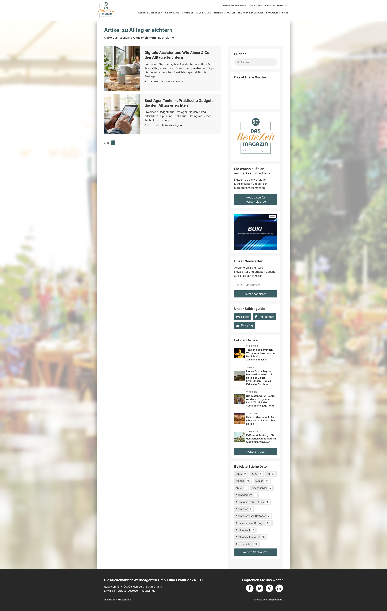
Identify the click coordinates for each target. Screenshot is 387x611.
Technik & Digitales (250, 12)
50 (270, 473)
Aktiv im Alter (246, 544)
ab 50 (241, 487)
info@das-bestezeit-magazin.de (134, 590)
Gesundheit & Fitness (179, 12)
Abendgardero (246, 494)
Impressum (109, 599)
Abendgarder (261, 487)
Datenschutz (124, 599)
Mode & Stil (203, 12)
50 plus (243, 480)
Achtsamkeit (245, 530)
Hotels (245, 316)
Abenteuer (244, 508)
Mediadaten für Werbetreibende (255, 199)
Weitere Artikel (255, 451)
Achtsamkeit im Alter (250, 536)
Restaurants (266, 316)
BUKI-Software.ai (274, 599)
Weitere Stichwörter (255, 552)
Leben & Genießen (150, 12)
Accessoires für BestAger (253, 523)
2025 (241, 473)
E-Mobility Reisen (277, 12)
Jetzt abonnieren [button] (256, 294)
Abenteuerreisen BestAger (253, 515)
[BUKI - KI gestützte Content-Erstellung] (255, 232)
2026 (256, 473)
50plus (261, 480)
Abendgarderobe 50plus (252, 502)
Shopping (247, 325)
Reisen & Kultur (224, 12)
